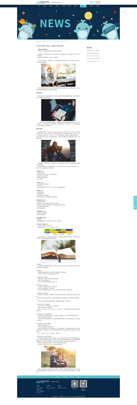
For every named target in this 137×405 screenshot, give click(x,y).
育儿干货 (48, 41)
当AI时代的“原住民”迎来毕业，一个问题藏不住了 (95, 61)
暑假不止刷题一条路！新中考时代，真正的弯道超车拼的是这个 (97, 55)
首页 (41, 41)
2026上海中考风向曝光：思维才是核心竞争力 (94, 58)
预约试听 (72, 376)
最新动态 (44, 41)
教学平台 (98, 2)
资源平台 (92, 2)
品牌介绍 (58, 376)
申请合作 (78, 376)
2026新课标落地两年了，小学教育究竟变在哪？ (95, 50)
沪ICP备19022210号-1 (55, 396)
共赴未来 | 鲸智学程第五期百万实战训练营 (94, 53)
